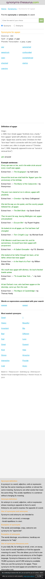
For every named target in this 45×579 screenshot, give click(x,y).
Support (25, 344)
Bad (2, 333)
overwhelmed (27, 57)
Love (24, 339)
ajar (2, 47)
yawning (4, 68)
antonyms (23, 14)
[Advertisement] (22, 98)
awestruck (5, 52)
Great (3, 344)
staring (25, 63)
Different (25, 333)
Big (23, 328)
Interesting (5, 360)
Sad (2, 339)
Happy (3, 323)
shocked (4, 63)
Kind (3, 349)
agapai (25, 305)
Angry (24, 366)
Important (5, 328)
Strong (3, 355)
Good (3, 317)
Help (24, 349)
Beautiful (25, 323)
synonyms (12, 14)
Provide (25, 360)
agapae (4, 305)
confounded (27, 52)
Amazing (25, 355)
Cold (3, 366)
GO (41, 20)
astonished (26, 47)
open (3, 57)
